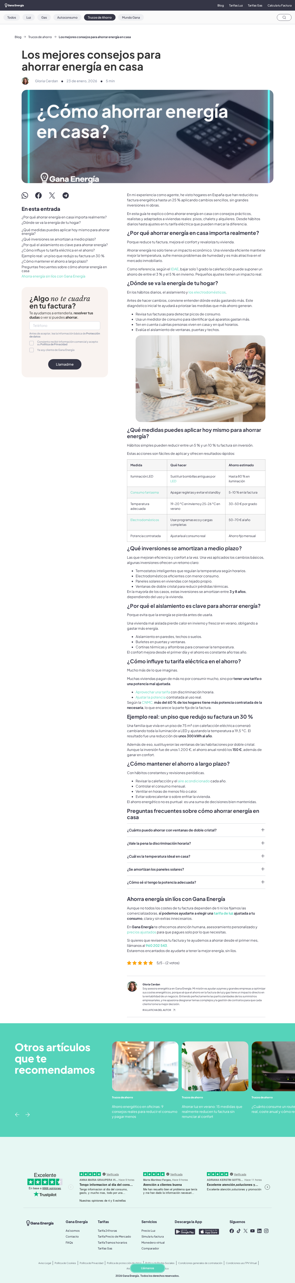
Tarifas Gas (255, 5)
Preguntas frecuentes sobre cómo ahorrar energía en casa (64, 269)
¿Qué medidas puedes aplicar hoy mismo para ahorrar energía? (65, 232)
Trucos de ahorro (40, 37)
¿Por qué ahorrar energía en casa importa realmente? (64, 217)
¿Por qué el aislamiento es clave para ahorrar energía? (65, 245)
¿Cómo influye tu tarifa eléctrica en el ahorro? (58, 250)
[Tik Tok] (239, 1231)
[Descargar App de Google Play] (185, 1232)
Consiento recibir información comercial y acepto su (67, 343)
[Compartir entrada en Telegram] (65, 195)
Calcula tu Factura (280, 5)
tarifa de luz (223, 913)
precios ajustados (141, 932)
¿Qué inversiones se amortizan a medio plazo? (59, 239)
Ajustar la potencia (151, 697)
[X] (246, 1231)
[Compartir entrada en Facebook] (38, 195)
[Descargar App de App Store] (209, 1232)
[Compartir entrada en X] (52, 195)
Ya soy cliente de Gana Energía (56, 350)
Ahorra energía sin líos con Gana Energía (53, 276)
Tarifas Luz (236, 5)
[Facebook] (233, 1231)
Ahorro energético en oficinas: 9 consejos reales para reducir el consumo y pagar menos (144, 1111)
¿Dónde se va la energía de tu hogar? (51, 222)
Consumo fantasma (144, 492)
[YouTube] (253, 1231)
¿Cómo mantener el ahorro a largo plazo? (55, 261)
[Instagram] (267, 1231)
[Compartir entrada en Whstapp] (25, 195)
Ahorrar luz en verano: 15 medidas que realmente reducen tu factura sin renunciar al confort (212, 1111)
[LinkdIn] (260, 1231)
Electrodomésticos (144, 520)
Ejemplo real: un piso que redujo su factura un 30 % (63, 256)
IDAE (175, 269)
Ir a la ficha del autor (157, 1010)
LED (173, 481)
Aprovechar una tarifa (153, 692)
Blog (220, 5)
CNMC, (148, 702)
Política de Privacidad (53, 344)
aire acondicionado (194, 781)
